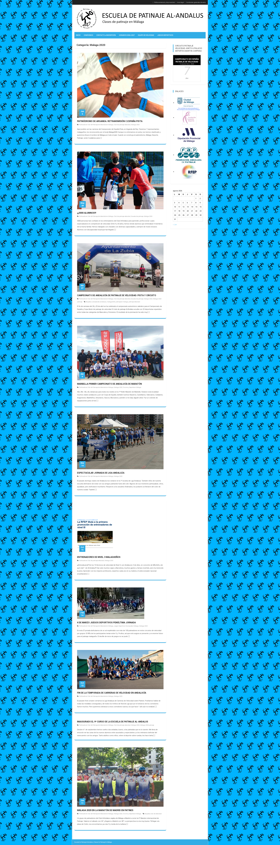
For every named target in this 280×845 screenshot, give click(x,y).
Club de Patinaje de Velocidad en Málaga (100, 124)
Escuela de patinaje (137, 216)
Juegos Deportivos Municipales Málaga (126, 626)
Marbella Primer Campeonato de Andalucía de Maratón (109, 384)
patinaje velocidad (134, 302)
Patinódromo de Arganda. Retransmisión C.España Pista (109, 121)
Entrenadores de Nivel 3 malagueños (98, 557)
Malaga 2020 (135, 124)
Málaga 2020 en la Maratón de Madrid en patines (105, 810)
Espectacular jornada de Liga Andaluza (100, 473)
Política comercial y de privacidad (164, 2)
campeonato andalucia (99, 302)
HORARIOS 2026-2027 (127, 35)
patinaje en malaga (122, 302)
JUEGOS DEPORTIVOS (165, 35)
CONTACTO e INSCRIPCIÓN (106, 35)
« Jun (175, 225)
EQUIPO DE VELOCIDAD (146, 35)
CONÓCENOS (88, 35)
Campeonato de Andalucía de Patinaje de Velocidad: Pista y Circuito (116, 295)
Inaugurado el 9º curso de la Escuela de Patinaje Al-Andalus (112, 721)
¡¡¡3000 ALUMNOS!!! (86, 213)
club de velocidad (156, 814)
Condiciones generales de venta (196, 2)
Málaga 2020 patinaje (147, 725)
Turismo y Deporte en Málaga (132, 387)
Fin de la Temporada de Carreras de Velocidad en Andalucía (111, 692)
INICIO (78, 35)
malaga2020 (111, 302)
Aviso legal (180, 2)
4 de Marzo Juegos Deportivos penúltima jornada (106, 622)
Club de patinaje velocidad (122, 124)
